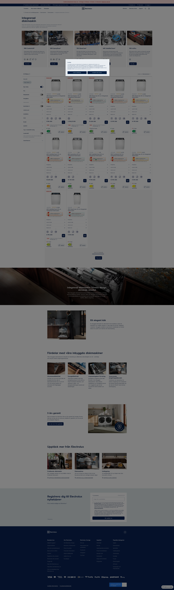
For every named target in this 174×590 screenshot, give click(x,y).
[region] (87, 67)
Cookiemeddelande (78, 68)
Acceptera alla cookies (97, 72)
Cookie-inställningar (77, 72)
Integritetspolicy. (88, 68)
